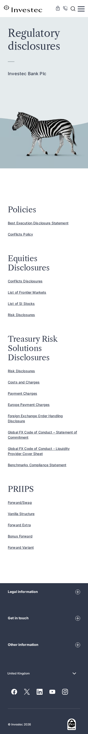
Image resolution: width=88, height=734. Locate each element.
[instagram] (65, 692)
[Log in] (58, 8)
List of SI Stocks (21, 303)
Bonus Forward (20, 536)
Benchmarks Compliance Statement (37, 465)
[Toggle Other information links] (77, 644)
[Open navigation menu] (81, 8)
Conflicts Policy (20, 234)
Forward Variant (21, 547)
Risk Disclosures (21, 315)
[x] (27, 692)
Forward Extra (19, 525)
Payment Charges (22, 393)
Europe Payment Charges (29, 405)
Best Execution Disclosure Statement (38, 223)
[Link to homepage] (22, 8)
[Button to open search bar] (73, 8)
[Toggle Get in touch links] (77, 617)
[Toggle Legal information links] (77, 591)
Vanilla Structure (21, 514)
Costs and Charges (24, 382)
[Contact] (65, 8)
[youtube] (52, 692)
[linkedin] (39, 692)
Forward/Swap (20, 502)
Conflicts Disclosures (25, 281)
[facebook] (14, 692)
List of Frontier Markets (27, 292)
